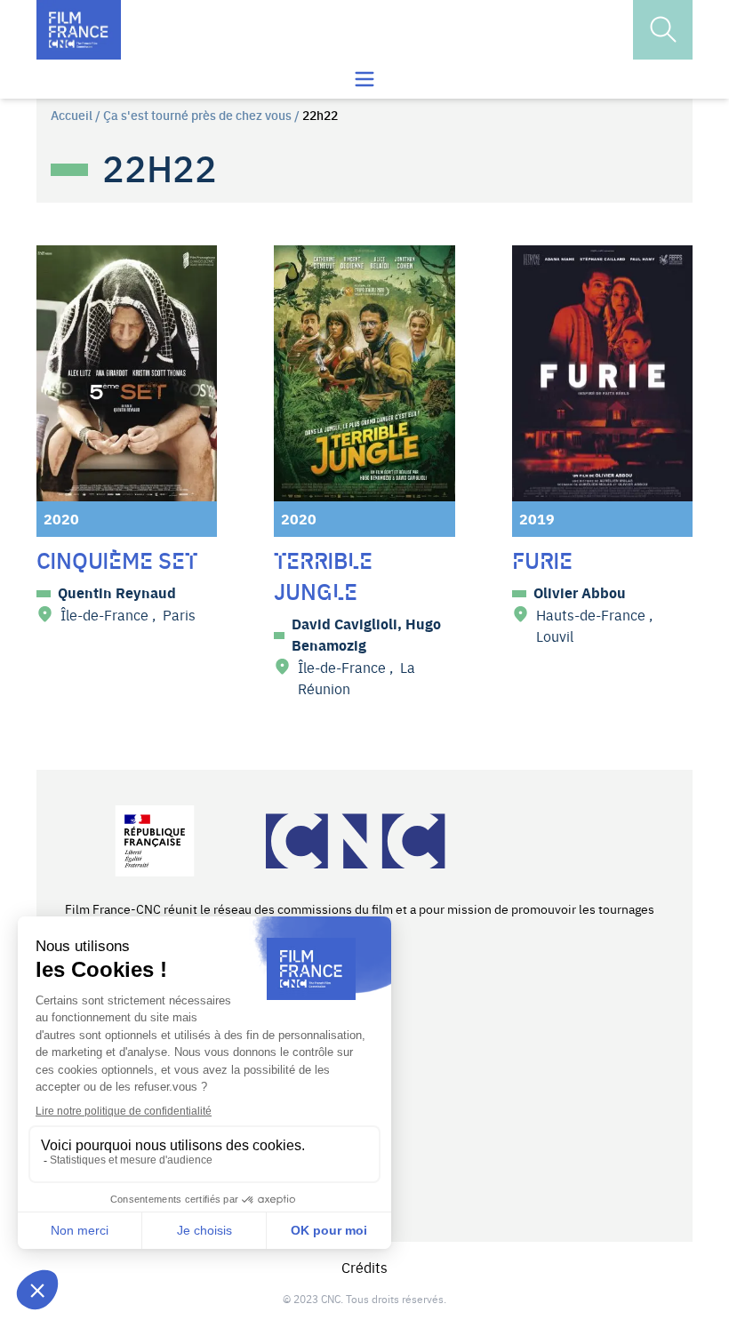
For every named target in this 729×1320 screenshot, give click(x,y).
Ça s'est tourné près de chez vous (197, 115)
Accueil (71, 115)
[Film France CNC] (78, 30)
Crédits (364, 1266)
